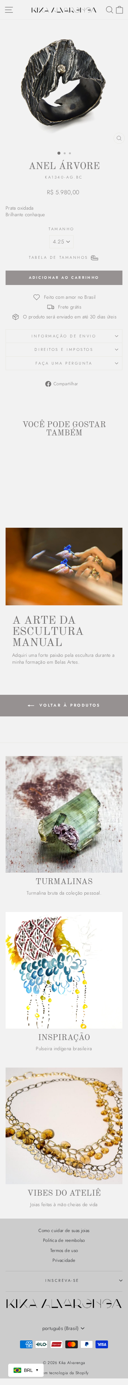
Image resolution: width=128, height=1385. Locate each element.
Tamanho (62, 229)
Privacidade (64, 1260)
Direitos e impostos (63, 349)
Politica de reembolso (64, 1240)
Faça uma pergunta (63, 363)
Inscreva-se (62, 1280)
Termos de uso (64, 1250)
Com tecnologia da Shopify (63, 1373)
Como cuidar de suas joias (63, 1230)
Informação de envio (64, 336)
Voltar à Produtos (68, 705)
